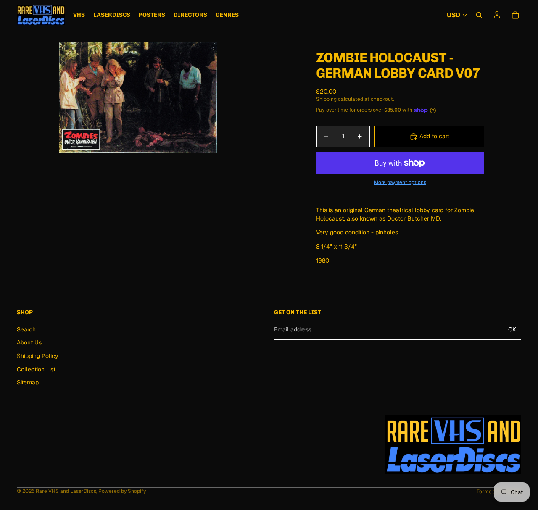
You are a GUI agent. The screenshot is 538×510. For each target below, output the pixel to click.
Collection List (36, 369)
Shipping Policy (37, 356)
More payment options (400, 182)
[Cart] (515, 15)
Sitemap (28, 382)
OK (512, 329)
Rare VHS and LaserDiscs (66, 491)
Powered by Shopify (122, 491)
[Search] (479, 15)
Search (26, 329)
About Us (29, 343)
